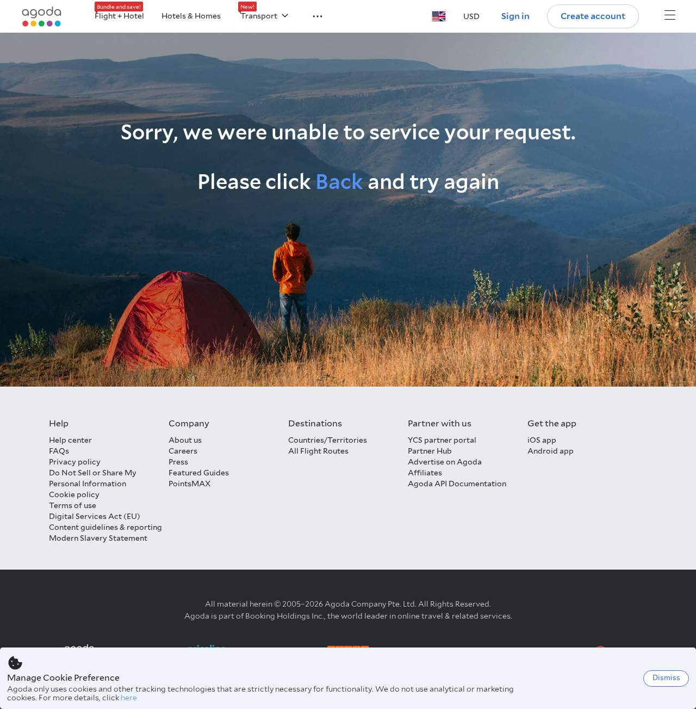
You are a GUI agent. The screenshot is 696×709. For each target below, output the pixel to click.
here (129, 697)
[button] (311, 15)
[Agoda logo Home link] (41, 17)
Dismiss (666, 678)
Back (339, 181)
